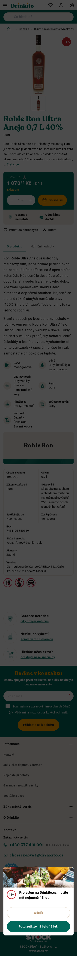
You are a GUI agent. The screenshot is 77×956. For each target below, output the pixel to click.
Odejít (38, 912)
